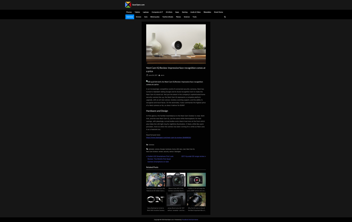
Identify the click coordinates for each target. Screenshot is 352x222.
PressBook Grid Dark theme (190, 219)
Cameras (130, 17)
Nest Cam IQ (190, 149)
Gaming (184, 12)
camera (157, 149)
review (161, 151)
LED (177, 149)
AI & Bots (169, 12)
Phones (129, 12)
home (174, 149)
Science (187, 17)
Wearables (207, 12)
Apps (177, 12)
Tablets (137, 12)
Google (162, 149)
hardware (168, 149)
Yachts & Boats (167, 17)
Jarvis (162, 75)
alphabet (151, 149)
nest (184, 149)
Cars (145, 17)
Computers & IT (157, 12)
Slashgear (177, 151)
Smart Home (218, 12)
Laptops (146, 12)
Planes (178, 17)
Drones (138, 17)
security (166, 151)
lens (181, 149)
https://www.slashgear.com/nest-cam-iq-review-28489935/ (168, 137)
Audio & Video (195, 12)
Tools (195, 17)
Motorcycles (154, 17)
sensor (171, 151)
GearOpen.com (138, 5)
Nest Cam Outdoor (152, 151)
